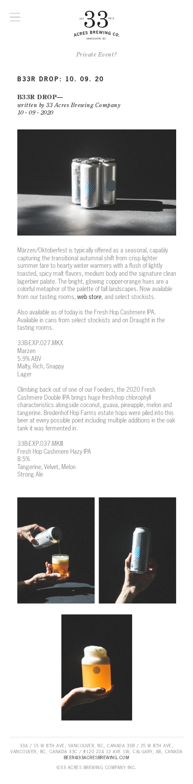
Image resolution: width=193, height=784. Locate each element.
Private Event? (96, 54)
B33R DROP (37, 97)
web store (89, 297)
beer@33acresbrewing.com (97, 757)
